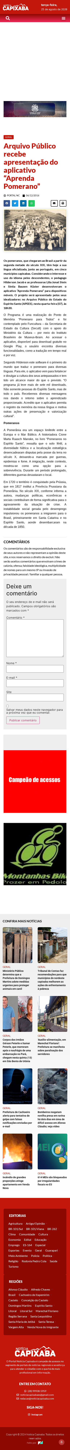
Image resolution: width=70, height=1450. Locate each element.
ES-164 (27, 1245)
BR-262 (52, 1229)
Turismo (13, 1266)
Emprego (14, 1245)
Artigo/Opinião (35, 1223)
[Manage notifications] (61, 1442)
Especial (40, 1245)
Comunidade (27, 1234)
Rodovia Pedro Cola (34, 1261)
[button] (63, 18)
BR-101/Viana (35, 1229)
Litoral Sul (26, 1311)
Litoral (12, 1311)
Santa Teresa (46, 1321)
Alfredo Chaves (40, 1289)
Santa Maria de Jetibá (21, 1321)
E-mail (11, 677)
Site (8, 692)
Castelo (13, 1300)
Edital (27, 1239)
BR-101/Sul (15, 1229)
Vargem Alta (16, 1327)
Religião (13, 1261)
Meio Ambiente (18, 1255)
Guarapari (51, 1250)
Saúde (53, 1261)
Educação (40, 1239)
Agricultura (15, 1223)
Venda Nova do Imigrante (43, 1327)
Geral (38, 1250)
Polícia (35, 1255)
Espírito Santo (43, 1305)
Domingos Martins (20, 1305)
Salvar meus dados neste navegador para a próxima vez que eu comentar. (34, 711)
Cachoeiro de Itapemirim (34, 1294)
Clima (12, 1234)
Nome (11, 663)
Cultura (43, 1234)
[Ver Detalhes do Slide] (35, 109)
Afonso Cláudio (18, 1289)
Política (47, 1255)
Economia (14, 1239)
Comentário (15, 617)
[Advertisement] (35, 59)
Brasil (11, 1294)
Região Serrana (17, 1316)
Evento (27, 1250)
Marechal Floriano (47, 1311)
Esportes (13, 1250)
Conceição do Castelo (34, 1300)
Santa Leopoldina (41, 1316)
